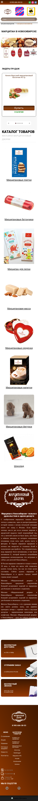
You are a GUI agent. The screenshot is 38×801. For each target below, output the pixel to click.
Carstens (17, 764)
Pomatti (17, 758)
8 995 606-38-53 (16, 2)
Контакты (4, 755)
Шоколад (17, 750)
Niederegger (17, 752)
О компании (5, 736)
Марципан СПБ (17, 755)
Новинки (4, 743)
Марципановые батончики (17, 746)
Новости (4, 752)
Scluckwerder (17, 761)
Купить (19, 108)
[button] (3, 41)
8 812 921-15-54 (8, 691)
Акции (3, 740)
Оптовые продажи (4, 747)
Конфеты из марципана (15, 738)
